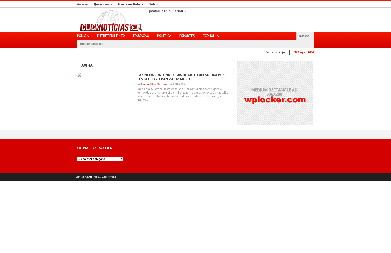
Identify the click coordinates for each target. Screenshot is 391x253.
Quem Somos (103, 4)
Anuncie (82, 4)
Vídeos (154, 4)
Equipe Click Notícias (154, 84)
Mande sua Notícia (130, 4)
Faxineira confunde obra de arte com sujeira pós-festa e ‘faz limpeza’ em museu (181, 76)
